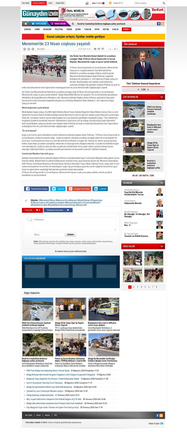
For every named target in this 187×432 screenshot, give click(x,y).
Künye (38, 415)
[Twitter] (28, 49)
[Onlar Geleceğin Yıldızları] (154, 258)
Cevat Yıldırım (133, 202)
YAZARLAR (127, 183)
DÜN (152, 175)
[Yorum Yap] (95, 49)
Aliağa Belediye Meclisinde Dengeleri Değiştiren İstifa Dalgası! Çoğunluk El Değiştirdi (60, 375)
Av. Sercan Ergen (137, 235)
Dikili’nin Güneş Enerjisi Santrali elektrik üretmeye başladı (154, 110)
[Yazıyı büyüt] (116, 49)
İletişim (47, 415)
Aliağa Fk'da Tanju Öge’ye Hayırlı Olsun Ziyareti (153, 146)
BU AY (135, 175)
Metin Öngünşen (130, 224)
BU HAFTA (144, 175)
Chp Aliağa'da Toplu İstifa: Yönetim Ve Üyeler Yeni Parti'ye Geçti (52, 407)
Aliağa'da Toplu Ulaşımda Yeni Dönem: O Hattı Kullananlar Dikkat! (52, 379)
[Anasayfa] (26, 23)
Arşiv (50, 3)
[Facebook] (24, 49)
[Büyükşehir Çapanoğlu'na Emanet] (132, 275)
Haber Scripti (154, 423)
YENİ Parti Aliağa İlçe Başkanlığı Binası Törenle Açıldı (47, 370)
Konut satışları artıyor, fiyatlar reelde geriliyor (76, 36)
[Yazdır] (103, 49)
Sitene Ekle (60, 3)
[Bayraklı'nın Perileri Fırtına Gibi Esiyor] (154, 275)
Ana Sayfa (25, 3)
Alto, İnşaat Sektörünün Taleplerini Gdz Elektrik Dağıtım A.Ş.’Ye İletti (53, 399)
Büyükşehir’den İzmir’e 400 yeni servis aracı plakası (154, 128)
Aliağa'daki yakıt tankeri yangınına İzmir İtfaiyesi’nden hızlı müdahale (54, 403)
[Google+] (33, 49)
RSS (55, 415)
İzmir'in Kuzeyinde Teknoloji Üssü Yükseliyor (44, 383)
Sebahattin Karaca (134, 192)
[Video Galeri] (58, 23)
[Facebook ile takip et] (158, 23)
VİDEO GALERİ (129, 246)
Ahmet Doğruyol (137, 214)
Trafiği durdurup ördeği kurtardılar (40, 395)
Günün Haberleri (39, 3)
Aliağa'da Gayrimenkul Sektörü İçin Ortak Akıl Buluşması (49, 387)
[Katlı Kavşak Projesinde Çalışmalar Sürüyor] (132, 258)
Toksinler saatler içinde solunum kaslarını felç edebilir (143, 84)
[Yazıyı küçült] (109, 49)
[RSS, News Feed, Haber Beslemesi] (162, 23)
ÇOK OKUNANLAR (130, 97)
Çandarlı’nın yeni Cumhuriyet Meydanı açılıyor (44, 391)
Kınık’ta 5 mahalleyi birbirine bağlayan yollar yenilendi (101, 24)
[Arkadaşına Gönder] (99, 49)
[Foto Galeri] (39, 23)
